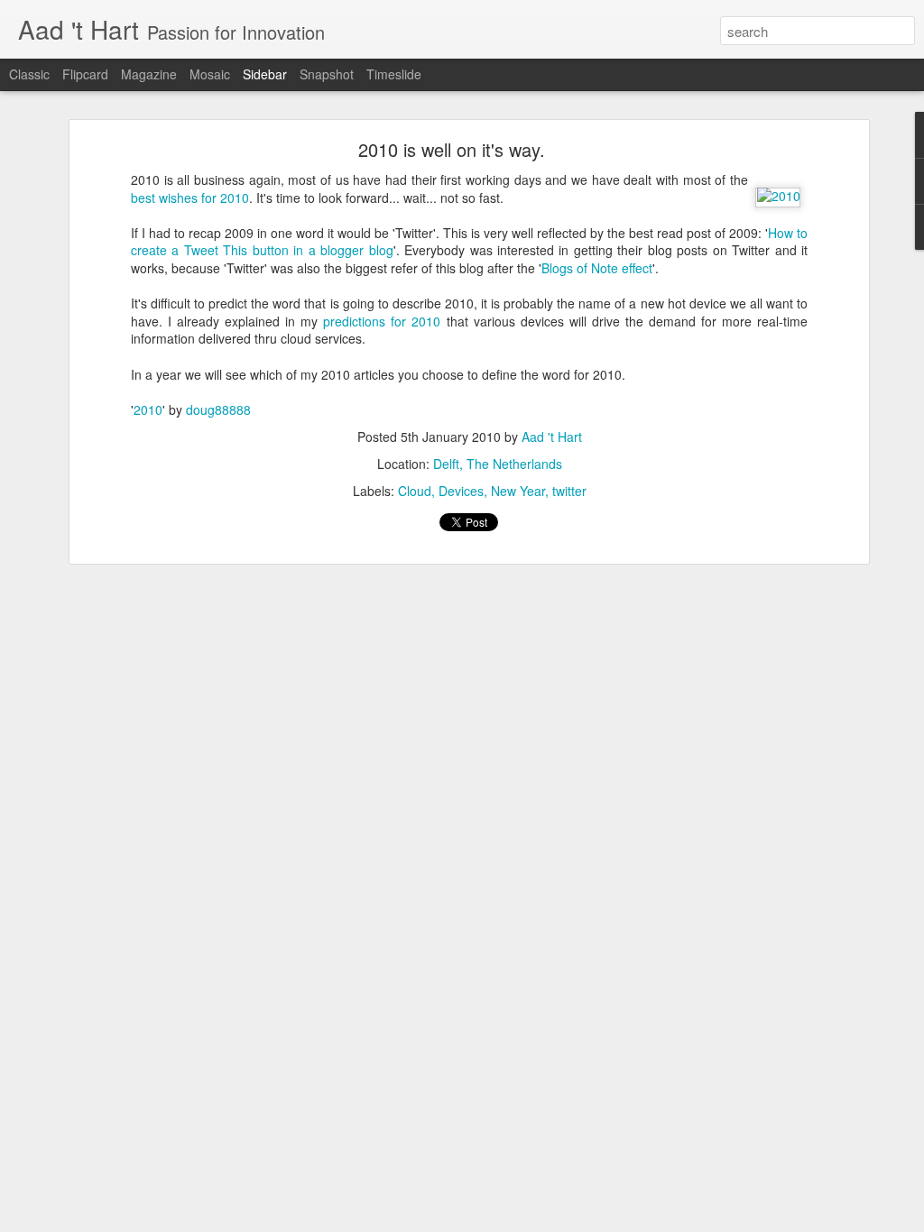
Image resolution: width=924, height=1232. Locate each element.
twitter (569, 491)
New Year (518, 491)
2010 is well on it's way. (451, 149)
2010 (148, 409)
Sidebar (265, 74)
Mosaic (209, 74)
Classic (29, 74)
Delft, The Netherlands (497, 464)
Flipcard (85, 74)
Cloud (414, 491)
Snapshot (327, 74)
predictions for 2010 (381, 321)
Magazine (149, 74)
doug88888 (218, 409)
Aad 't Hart (552, 437)
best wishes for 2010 (190, 197)
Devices (461, 491)
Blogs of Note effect (596, 268)
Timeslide (393, 74)
